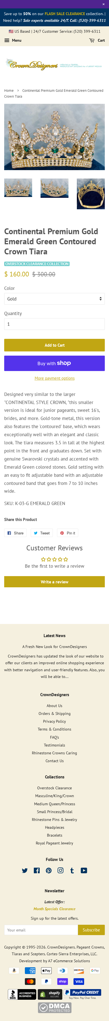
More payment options (55, 378)
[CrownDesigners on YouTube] (84, 871)
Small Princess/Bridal (54, 811)
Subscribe (91, 930)
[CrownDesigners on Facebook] (37, 871)
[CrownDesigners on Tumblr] (72, 871)
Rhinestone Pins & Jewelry (54, 819)
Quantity (13, 313)
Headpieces (54, 827)
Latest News (54, 635)
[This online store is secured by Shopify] (50, 998)
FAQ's (54, 737)
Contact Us (55, 760)
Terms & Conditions (54, 729)
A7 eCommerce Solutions (69, 960)
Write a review (54, 582)
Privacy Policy (54, 721)
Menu (16, 40)
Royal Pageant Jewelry (54, 843)
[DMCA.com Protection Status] (55, 1011)
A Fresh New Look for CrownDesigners (54, 646)
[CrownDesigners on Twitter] (25, 871)
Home (9, 90)
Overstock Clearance (54, 787)
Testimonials (54, 745)
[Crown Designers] (22, 998)
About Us (54, 705)
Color (9, 288)
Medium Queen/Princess (54, 803)
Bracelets (54, 835)
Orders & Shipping (55, 713)
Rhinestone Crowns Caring (54, 752)
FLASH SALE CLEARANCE (65, 13)
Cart (101, 40)
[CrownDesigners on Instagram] (60, 871)
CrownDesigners (61, 947)
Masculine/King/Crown (54, 795)
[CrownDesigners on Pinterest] (49, 871)
